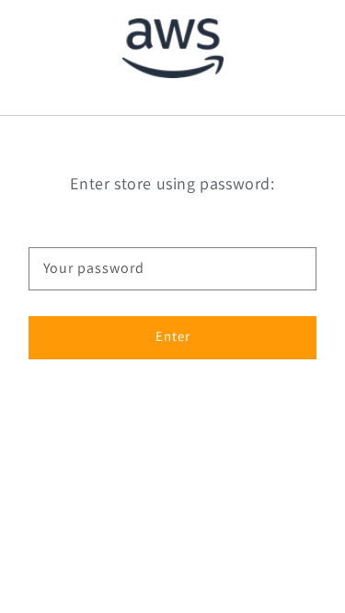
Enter (172, 336)
